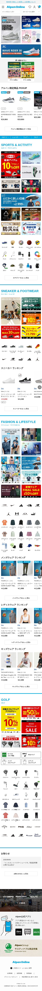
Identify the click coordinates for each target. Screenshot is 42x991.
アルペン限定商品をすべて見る (21, 129)
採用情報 (19, 973)
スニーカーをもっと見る (21, 409)
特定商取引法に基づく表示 (30, 977)
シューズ (15, 137)
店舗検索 (22, 903)
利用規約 (29, 973)
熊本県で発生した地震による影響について (21, 2)
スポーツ (4, 137)
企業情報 (9, 973)
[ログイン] (34, 7)
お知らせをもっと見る (21, 874)
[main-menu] (3, 7)
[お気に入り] (30, 7)
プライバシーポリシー (11, 977)
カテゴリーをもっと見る (21, 278)
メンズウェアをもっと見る (21, 598)
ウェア (25, 137)
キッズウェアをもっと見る (21, 686)
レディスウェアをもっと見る (21, 642)
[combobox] (10, 12)
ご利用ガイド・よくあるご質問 (22, 968)
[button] (40, 107)
